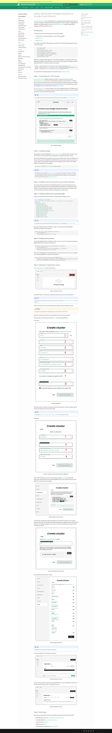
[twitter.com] (84, 731)
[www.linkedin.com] (91, 731)
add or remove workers (44, 414)
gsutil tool (40, 40)
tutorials (46, 722)
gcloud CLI (40, 38)
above (54, 318)
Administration (57, 7)
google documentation (52, 176)
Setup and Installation (49, 7)
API (62, 7)
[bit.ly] (93, 731)
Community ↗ (68, 7)
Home (19, 7)
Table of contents (84, 14)
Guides (42, 7)
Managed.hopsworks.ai (39, 21)
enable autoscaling (54, 414)
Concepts (37, 7)
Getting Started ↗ (25, 7)
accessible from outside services (56, 717)
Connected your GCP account (68, 300)
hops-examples (54, 726)
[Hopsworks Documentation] (18, 4)
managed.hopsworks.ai (58, 24)
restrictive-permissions (71, 97)
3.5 (38, 4)
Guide (45, 724)
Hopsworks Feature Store (51, 720)
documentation (60, 85)
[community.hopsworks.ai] (89, 731)
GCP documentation (65, 71)
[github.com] (86, 731)
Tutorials (32, 7)
